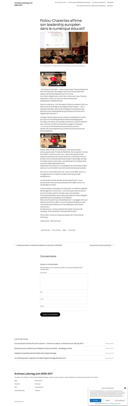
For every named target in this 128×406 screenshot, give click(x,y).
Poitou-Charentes (56, 230)
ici (47, 217)
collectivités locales (45, 230)
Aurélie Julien (47, 65)
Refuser (108, 400)
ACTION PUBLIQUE (57, 65)
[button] (125, 388)
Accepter (95, 400)
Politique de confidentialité (114, 403)
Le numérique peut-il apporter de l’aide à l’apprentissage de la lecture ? (40, 358)
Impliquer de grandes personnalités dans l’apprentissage (35, 353)
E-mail (42, 299)
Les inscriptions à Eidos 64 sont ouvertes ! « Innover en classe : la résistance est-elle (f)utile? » (49, 343)
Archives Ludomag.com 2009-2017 (33, 373)
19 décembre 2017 (109, 358)
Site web (42, 306)
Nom (41, 292)
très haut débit (71, 230)
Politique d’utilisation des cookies (102, 403)
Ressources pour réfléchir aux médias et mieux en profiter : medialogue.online (43, 348)
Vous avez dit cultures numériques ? (101, 245)
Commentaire (43, 272)
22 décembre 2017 (109, 343)
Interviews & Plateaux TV (79, 65)
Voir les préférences (120, 400)
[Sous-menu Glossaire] (113, 5)
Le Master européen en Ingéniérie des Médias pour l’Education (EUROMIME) (39, 245)
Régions (64, 230)
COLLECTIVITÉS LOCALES (68, 65)
